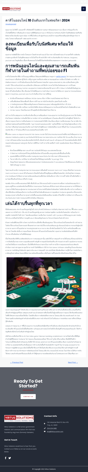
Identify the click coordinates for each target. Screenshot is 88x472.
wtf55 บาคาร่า (61, 76)
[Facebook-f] (5, 458)
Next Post (73, 362)
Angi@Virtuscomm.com (11, 1)
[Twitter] (85, 2)
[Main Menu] (83, 9)
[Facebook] (82, 2)
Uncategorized (10, 24)
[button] (28, 396)
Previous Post (16, 362)
